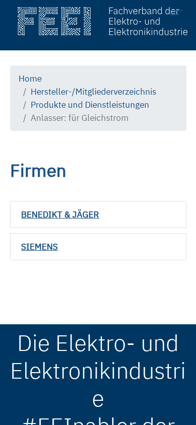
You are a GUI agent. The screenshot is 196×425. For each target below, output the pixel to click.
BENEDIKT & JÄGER (60, 214)
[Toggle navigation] (179, 14)
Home (30, 78)
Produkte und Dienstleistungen (90, 104)
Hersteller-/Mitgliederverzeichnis (93, 91)
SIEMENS (39, 246)
